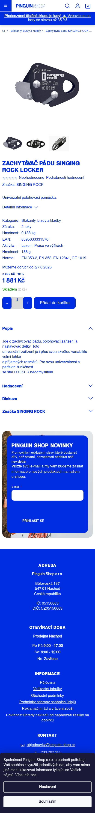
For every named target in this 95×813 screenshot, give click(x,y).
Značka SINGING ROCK (23, 411)
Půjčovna (47, 683)
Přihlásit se (33, 521)
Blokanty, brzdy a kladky (41, 221)
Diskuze (9, 398)
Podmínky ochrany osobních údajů (47, 702)
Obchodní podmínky (47, 696)
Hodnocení (12, 385)
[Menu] (6, 6)
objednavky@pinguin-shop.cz (51, 745)
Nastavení (47, 787)
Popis (7, 328)
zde (33, 775)
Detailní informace (17, 207)
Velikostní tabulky (47, 689)
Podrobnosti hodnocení (65, 178)
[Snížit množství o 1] (7, 303)
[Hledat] (67, 5)
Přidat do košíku (55, 303)
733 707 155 (51, 753)
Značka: (23, 185)
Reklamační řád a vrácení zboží (47, 709)
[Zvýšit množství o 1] (27, 303)
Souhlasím (47, 802)
